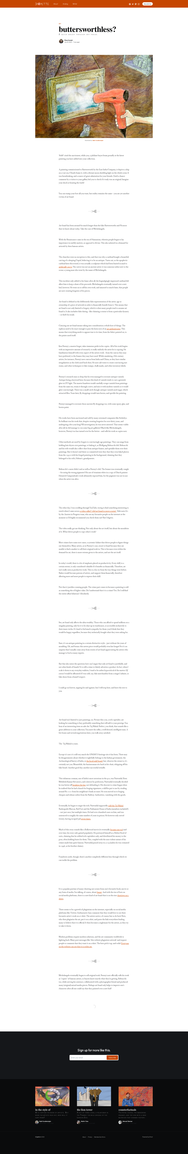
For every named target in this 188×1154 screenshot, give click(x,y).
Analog (65, 4)
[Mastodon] (136, 4)
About (55, 4)
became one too (116, 829)
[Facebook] (130, 4)
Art (60, 23)
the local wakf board (94, 761)
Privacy (90, 1137)
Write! (75, 4)
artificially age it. (65, 267)
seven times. (86, 819)
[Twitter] (133, 4)
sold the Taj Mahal (115, 805)
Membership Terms (99, 1137)
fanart (99, 892)
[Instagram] (139, 4)
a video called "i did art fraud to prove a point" (98, 511)
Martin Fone (84, 1121)
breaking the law (79, 785)
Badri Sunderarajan (98, 140)
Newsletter (147, 4)
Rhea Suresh (68, 40)
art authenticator (113, 329)
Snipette (37, 1137)
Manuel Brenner (127, 1121)
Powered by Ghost (147, 1137)
